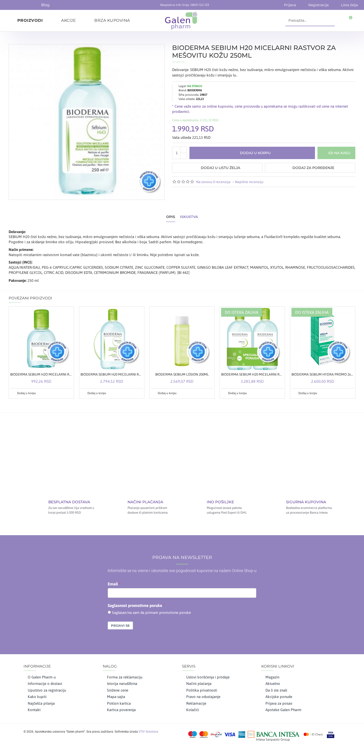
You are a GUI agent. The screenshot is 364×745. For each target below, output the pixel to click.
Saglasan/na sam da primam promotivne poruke (151, 612)
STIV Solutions (148, 731)
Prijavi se (120, 625)
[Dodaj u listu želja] (62, 393)
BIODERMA (194, 90)
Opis (170, 217)
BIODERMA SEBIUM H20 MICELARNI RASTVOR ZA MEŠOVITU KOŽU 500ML (111, 374)
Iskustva (189, 217)
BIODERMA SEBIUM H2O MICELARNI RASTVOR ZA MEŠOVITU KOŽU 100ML (41, 374)
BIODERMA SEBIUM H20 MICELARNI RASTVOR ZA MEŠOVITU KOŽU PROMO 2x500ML (252, 374)
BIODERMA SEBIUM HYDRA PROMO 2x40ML (322, 374)
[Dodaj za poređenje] (68, 393)
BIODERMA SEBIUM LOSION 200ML (182, 374)
